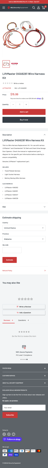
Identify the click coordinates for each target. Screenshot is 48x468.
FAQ (4, 207)
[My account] (38, 7)
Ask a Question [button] (25, 312)
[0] (43, 7)
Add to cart (24, 112)
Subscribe (10, 415)
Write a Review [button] (25, 307)
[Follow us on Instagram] (9, 434)
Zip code (5, 245)
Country (5, 223)
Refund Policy (7, 271)
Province (5, 234)
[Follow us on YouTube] (13, 434)
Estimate (9, 260)
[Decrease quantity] (13, 104)
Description (7, 135)
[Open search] (33, 7)
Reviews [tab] (7, 320)
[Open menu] (3, 8)
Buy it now (24, 120)
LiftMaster (6, 88)
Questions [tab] (22, 320)
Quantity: (5, 104)
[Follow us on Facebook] (4, 434)
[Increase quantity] (26, 104)
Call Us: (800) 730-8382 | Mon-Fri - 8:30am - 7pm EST (24, 1)
